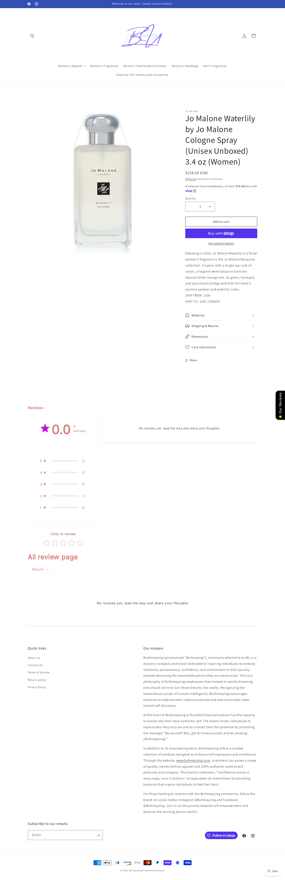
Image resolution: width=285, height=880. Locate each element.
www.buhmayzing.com (193, 760)
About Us (34, 658)
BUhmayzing (136, 870)
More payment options (221, 243)
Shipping (190, 178)
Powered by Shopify (154, 870)
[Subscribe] (98, 835)
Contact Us (35, 665)
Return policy (37, 680)
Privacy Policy (37, 687)
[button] (32, 35)
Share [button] (193, 360)
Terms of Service (39, 672)
